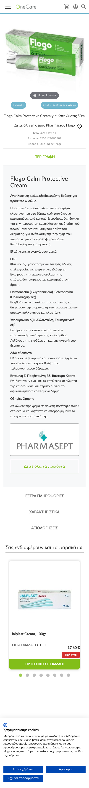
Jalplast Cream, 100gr (28, 634)
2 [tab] (27, 675)
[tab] (44, 157)
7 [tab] (61, 675)
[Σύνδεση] (75, 6)
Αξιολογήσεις (44, 528)
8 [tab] (68, 675)
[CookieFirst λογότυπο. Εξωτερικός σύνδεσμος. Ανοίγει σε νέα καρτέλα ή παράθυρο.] (5, 725)
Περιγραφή (44, 157)
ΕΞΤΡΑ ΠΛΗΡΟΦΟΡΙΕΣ (44, 496)
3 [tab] (34, 675)
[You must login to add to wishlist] (79, 127)
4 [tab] (41, 675)
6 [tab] (54, 675)
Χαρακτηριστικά (44, 512)
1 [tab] (20, 675)
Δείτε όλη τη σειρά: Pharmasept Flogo (44, 125)
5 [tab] (48, 675)
